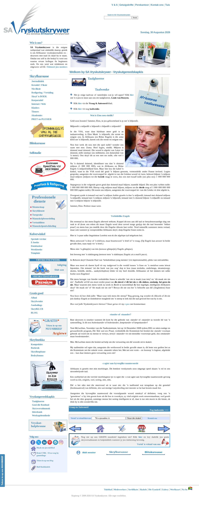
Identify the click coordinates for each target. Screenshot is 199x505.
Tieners (35, 111)
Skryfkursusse (39, 76)
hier (132, 95)
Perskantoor (142, 5)
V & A (115, 5)
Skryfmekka (37, 340)
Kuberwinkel (37, 234)
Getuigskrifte (126, 5)
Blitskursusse (37, 143)
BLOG (34, 312)
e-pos (127, 304)
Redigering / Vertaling (41, 92)
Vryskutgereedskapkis (42, 396)
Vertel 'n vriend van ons (149, 444)
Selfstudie (35, 153)
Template (35, 253)
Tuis (167, 5)
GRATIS (51, 321)
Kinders (35, 108)
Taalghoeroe (96, 78)
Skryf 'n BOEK (39, 96)
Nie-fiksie (36, 89)
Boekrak (35, 348)
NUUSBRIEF (54, 328)
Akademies (36, 115)
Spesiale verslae (38, 239)
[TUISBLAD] (100, 432)
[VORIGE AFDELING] (75, 432)
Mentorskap (38, 207)
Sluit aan (59, 269)
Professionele (44, 197)
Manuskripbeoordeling (43, 218)
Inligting (62, 265)
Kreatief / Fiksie (39, 85)
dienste (40, 201)
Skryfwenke (37, 301)
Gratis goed (36, 293)
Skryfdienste (38, 211)
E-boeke (35, 242)
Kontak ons (157, 5)
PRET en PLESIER (41, 119)
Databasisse (36, 246)
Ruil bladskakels (43, 467)
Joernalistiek (37, 81)
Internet (35, 104)
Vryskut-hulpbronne (38, 424)
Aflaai (34, 297)
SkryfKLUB (37, 309)
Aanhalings (36, 305)
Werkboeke (36, 249)
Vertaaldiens (38, 222)
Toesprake (37, 215)
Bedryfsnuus (37, 355)
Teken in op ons (54, 325)
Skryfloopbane (38, 351)
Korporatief (37, 100)
